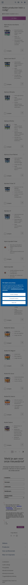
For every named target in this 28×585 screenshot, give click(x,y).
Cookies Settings (14, 294)
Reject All (14, 302)
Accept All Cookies (14, 298)
